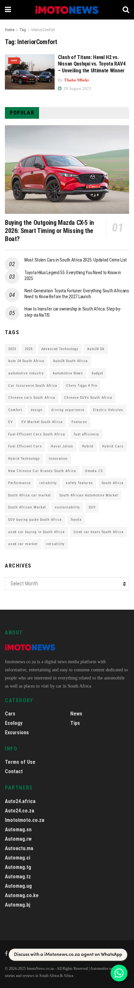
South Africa (113, 483)
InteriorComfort (43, 30)
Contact (14, 771)
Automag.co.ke (22, 895)
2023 (12, 349)
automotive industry (26, 373)
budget (97, 373)
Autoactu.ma (19, 848)
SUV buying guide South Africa (35, 520)
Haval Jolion (62, 446)
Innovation (58, 459)
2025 (29, 349)
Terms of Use (20, 762)
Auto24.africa (20, 801)
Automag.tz (18, 876)
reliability (48, 483)
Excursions (17, 732)
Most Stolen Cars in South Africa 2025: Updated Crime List (75, 259)
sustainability (67, 507)
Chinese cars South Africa (31, 398)
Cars (14, 60)
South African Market (27, 507)
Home (9, 30)
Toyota (76, 520)
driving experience (67, 410)
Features (79, 422)
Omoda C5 (94, 471)
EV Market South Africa (42, 422)
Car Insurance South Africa (32, 386)
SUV (92, 507)
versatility (55, 544)
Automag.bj (17, 905)
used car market (22, 544)
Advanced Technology (59, 349)
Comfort (15, 410)
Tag (23, 30)
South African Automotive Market (89, 495)
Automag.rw (18, 839)
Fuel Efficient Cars (25, 446)
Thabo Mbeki (76, 80)
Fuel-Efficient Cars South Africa (36, 434)
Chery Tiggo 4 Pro (81, 386)
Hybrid (87, 446)
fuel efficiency (86, 434)
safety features (79, 483)
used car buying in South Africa (36, 532)
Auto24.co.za (19, 811)
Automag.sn (18, 829)
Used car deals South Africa (99, 532)
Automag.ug (18, 886)
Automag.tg (18, 867)
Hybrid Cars (113, 446)
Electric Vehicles (108, 410)
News (76, 714)
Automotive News (68, 373)
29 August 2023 (76, 88)
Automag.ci (17, 858)
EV (10, 422)
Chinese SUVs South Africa (88, 398)
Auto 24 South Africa (26, 361)
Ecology (13, 723)
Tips (75, 723)
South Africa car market (29, 495)
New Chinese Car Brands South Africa (42, 471)
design (37, 410)
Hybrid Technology (24, 459)
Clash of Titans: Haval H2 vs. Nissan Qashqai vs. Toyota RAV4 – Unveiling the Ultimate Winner (91, 64)
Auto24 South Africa (70, 361)
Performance (19, 483)
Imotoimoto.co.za (24, 820)
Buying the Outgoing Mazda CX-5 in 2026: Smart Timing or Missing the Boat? (49, 231)
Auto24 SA (95, 349)
